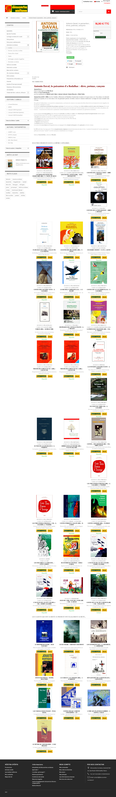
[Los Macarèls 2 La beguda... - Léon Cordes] (44, 545)
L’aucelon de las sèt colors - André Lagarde (99, 563)
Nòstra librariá (36, 785)
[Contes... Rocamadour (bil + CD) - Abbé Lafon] (99, 429)
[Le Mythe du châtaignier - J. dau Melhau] (44, 731)
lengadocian (16, 182)
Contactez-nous (87, 1)
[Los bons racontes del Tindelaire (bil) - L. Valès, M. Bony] (44, 157)
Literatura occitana (12, 45)
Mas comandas (63, 767)
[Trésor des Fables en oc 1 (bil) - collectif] (44, 351)
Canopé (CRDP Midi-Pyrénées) (16, 112)
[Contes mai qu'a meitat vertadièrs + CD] (71, 698)
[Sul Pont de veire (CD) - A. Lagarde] (99, 389)
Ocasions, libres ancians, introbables (14, 88)
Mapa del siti (8, 777)
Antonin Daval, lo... (21, 160)
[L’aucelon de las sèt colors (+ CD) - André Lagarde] (44, 585)
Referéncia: (69, 29)
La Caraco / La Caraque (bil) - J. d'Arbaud (71, 678)
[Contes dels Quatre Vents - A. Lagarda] (44, 272)
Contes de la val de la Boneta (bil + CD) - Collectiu (99, 603)
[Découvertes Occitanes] (22, 8)
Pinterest (79, 64)
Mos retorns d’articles (65, 769)
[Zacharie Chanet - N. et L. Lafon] (99, 233)
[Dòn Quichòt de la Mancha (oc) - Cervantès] (99, 664)
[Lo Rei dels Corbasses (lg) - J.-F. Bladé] (71, 272)
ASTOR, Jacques (12, 134)
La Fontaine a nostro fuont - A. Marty (99, 367)
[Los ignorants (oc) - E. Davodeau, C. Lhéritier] (99, 631)
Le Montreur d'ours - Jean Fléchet (44, 645)
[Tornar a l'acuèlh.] (7, 18)
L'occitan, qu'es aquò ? (38, 772)
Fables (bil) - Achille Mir (44, 329)
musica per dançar (17, 190)
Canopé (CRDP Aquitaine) (15, 109)
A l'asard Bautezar (13, 104)
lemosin (8, 179)
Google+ (70, 64)
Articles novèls (9, 769)
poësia (17, 195)
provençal (14, 187)
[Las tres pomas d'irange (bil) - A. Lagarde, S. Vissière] (99, 466)
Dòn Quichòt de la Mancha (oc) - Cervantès (98, 678)
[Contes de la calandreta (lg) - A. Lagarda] (99, 272)
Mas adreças (63, 774)
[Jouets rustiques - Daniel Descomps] (44, 664)
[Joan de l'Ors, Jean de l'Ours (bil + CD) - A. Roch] (71, 585)
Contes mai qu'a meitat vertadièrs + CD (71, 711)
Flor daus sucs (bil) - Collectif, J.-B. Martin (44, 250)
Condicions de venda (38, 777)
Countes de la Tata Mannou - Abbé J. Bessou (99, 211)
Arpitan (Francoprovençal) (14, 84)
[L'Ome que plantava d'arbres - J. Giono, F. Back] (99, 698)
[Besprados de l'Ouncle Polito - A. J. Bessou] (71, 312)
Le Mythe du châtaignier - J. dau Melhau (44, 745)
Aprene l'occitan (11, 33)
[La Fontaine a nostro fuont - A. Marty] (99, 351)
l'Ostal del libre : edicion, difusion (16, 92)
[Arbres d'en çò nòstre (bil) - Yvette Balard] (71, 429)
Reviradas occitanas (13, 62)
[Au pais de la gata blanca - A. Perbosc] (44, 429)
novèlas (8, 192)
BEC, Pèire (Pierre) (12, 140)
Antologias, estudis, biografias (16, 59)
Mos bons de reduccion (65, 779)
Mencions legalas (37, 779)
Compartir (78, 61)
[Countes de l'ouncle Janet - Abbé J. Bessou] (99, 157)
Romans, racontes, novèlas (15, 50)
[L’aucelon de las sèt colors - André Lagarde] (99, 545)
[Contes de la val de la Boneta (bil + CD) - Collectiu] (99, 585)
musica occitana (17, 179)
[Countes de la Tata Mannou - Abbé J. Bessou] (99, 195)
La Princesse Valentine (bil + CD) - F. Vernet (99, 329)
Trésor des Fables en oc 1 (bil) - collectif (44, 369)
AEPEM (10, 107)
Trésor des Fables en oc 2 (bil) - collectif (71, 369)
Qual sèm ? (35, 769)
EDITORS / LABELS (14, 99)
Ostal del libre (74, 35)
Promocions (8, 767)
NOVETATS (9, 31)
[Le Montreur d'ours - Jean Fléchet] (44, 631)
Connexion (107, 3)
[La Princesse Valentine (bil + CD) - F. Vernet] (99, 312)
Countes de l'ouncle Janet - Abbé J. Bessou (99, 173)
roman (8, 190)
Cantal (24, 182)
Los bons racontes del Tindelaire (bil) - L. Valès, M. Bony (44, 175)
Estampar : (72, 67)
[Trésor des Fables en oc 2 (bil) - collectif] (71, 351)
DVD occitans (10, 76)
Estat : (68, 32)
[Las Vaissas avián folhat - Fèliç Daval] (44, 698)
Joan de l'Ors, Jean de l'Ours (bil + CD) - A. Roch (71, 601)
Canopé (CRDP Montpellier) (15, 115)
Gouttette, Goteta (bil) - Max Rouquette (71, 175)
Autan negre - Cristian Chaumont (71, 644)
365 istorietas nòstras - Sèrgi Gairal (71, 563)
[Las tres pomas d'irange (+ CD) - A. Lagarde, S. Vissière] (44, 506)
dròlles (23, 195)
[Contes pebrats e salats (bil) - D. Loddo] (71, 506)
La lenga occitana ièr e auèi (14, 36)
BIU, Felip (10, 143)
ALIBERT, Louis (12, 132)
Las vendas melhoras (11, 772)
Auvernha (15, 192)
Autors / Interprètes (16, 127)
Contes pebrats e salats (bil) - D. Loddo (71, 524)
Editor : (68, 35)
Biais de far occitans (12, 70)
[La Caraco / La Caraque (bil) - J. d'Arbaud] (71, 664)
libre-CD (8, 184)
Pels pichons (10, 39)
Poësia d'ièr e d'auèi (13, 53)
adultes (22, 192)
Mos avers (62, 772)
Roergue (15, 184)
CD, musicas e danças (13, 73)
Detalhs (34, 78)
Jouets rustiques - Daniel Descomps (44, 678)
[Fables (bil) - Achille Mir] (44, 312)
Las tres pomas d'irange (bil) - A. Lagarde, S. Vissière (98, 484)
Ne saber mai (35, 77)
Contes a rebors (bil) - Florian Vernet (99, 524)
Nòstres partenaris (37, 774)
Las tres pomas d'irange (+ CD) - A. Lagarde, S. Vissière (44, 524)
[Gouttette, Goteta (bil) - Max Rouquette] (71, 157)
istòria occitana (23, 187)
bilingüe (22, 184)
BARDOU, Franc (12, 137)
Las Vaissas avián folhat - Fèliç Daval (44, 711)
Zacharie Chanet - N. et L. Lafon (98, 250)
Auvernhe (8, 182)
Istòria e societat (11, 64)
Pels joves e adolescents (13, 42)
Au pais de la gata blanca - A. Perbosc (44, 446)
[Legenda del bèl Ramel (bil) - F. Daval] (71, 233)
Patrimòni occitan (12, 67)
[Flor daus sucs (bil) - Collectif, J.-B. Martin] (44, 233)
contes (8, 198)
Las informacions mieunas (66, 777)
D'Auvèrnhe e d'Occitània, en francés (15, 80)
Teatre (9, 56)
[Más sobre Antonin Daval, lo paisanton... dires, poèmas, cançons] (9, 163)
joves (7, 187)
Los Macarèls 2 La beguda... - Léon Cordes (44, 563)
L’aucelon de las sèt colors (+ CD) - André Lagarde (44, 603)
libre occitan (9, 195)
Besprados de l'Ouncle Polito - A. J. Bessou (71, 327)
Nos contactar (9, 774)
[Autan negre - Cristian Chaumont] (71, 631)
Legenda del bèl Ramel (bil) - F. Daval (72, 250)
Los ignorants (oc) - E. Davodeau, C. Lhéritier (99, 645)
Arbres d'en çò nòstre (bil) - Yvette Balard (71, 446)
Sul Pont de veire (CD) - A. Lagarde (99, 407)
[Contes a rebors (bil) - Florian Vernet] (99, 506)
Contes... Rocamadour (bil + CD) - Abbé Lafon (98, 444)
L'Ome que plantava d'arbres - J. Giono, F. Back (98, 711)
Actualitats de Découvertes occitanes (42, 767)
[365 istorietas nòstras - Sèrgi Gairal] (71, 545)
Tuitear (70, 61)
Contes (10, 48)
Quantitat (96, 31)
